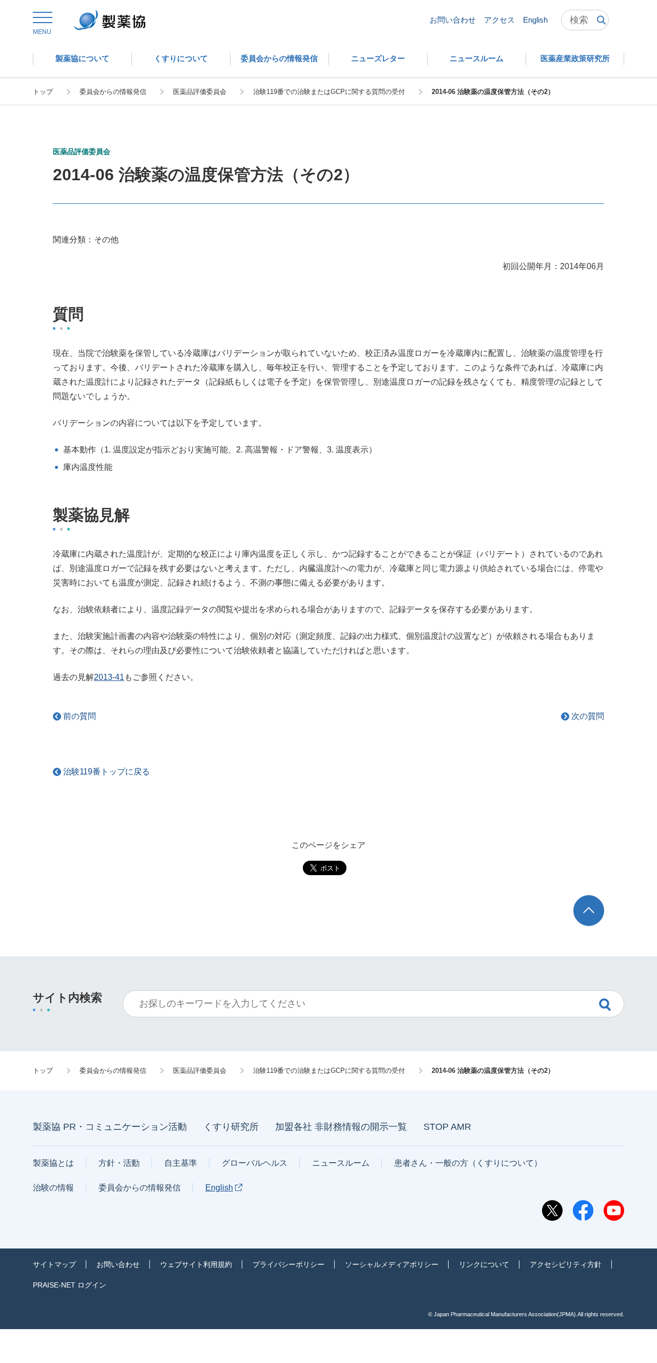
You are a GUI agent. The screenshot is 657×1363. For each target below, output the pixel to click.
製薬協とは (53, 1163)
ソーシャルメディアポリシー (391, 1264)
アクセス (499, 19)
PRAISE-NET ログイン (69, 1285)
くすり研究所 (231, 1127)
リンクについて (484, 1264)
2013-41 (109, 677)
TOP (598, 900)
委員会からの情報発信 (140, 1187)
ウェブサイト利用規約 (196, 1264)
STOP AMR (447, 1127)
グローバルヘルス (254, 1163)
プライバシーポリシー (288, 1264)
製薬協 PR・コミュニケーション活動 (110, 1127)
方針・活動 (119, 1163)
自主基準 (180, 1163)
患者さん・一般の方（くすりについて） (468, 1163)
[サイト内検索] (585, 20)
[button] (42, 23)
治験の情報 (53, 1187)
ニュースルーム (341, 1163)
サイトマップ (54, 1264)
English (535, 19)
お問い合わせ (453, 19)
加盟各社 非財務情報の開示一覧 (341, 1127)
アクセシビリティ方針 (566, 1264)
